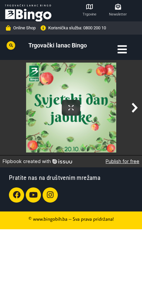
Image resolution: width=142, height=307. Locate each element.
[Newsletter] (118, 7)
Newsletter (118, 14)
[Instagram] (50, 195)
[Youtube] (33, 195)
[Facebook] (16, 195)
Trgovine (89, 14)
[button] (11, 45)
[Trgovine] (89, 7)
